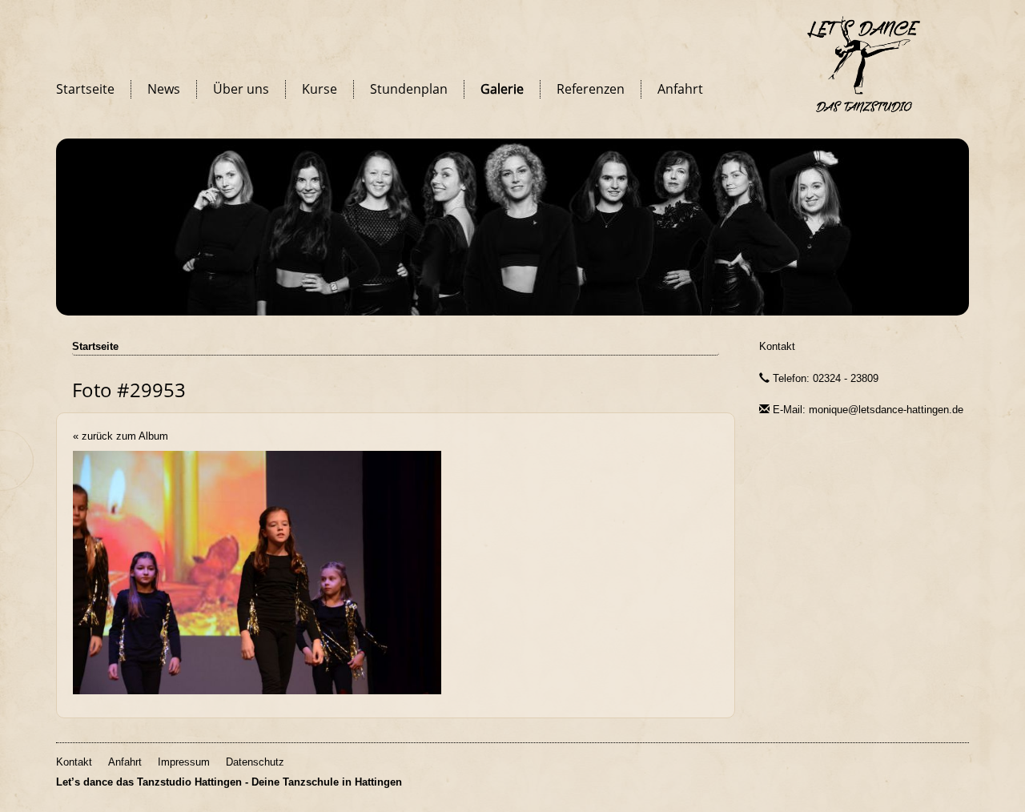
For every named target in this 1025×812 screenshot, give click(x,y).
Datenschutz (255, 762)
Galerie (502, 89)
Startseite (85, 89)
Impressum (184, 762)
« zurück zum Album (120, 436)
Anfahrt (680, 89)
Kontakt (777, 346)
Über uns (241, 89)
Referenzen (591, 89)
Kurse (319, 89)
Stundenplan (409, 89)
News (163, 89)
